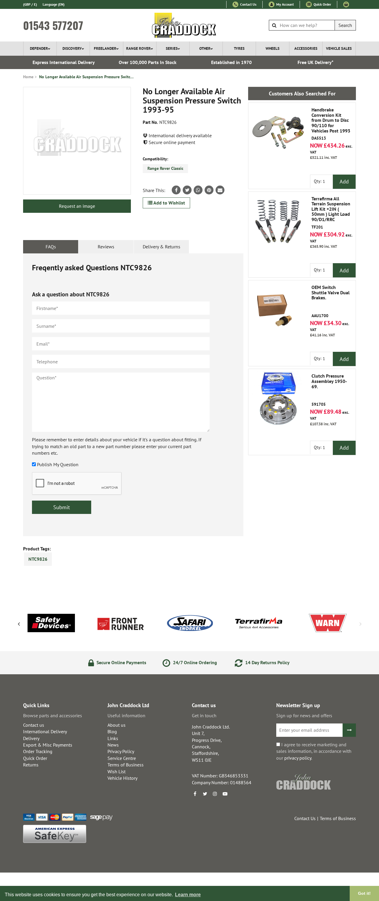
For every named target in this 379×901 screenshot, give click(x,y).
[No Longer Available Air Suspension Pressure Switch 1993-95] (77, 141)
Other (205, 48)
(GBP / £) (30, 4)
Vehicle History (122, 778)
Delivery (31, 738)
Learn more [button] (188, 894)
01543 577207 (53, 25)
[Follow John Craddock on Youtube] (225, 794)
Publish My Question (57, 464)
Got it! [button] (364, 893)
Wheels (273, 48)
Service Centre (121, 758)
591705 (329, 390)
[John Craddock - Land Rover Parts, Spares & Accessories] (189, 25)
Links (112, 738)
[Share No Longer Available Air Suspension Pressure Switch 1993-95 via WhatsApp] (198, 190)
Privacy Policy (120, 751)
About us (116, 725)
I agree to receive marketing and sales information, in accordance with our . (313, 751)
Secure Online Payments (120, 662)
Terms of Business (125, 765)
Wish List (116, 771)
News (113, 745)
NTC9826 (37, 559)
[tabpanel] (133, 394)
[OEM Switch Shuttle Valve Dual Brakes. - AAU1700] (278, 310)
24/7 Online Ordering (194, 662)
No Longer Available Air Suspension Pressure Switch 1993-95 (86, 76)
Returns (30, 765)
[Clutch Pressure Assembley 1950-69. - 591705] (278, 398)
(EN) (54, 4)
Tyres (239, 48)
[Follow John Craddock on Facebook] (195, 794)
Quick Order (322, 4)
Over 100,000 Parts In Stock (147, 62)
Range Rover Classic (165, 168)
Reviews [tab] (106, 247)
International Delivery (45, 731)
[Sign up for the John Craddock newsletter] (349, 730)
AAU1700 (330, 301)
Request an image (77, 206)
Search (345, 25)
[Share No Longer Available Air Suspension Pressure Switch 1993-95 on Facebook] (176, 190)
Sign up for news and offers (304, 715)
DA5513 (330, 124)
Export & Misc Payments (47, 745)
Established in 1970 (231, 62)
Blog (112, 731)
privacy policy (297, 758)
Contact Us (247, 4)
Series (172, 48)
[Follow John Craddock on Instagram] (215, 794)
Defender (39, 48)
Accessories (305, 48)
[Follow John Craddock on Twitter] (205, 794)
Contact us (33, 725)
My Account (284, 4)
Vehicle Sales (339, 48)
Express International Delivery (64, 62)
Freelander (105, 48)
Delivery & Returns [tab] (161, 247)
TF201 (330, 213)
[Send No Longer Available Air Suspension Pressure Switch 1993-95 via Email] (220, 190)
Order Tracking (37, 751)
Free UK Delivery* (315, 62)
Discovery (72, 48)
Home (28, 76)
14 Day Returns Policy (267, 662)
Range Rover (138, 48)
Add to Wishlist (168, 203)
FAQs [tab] (51, 247)
